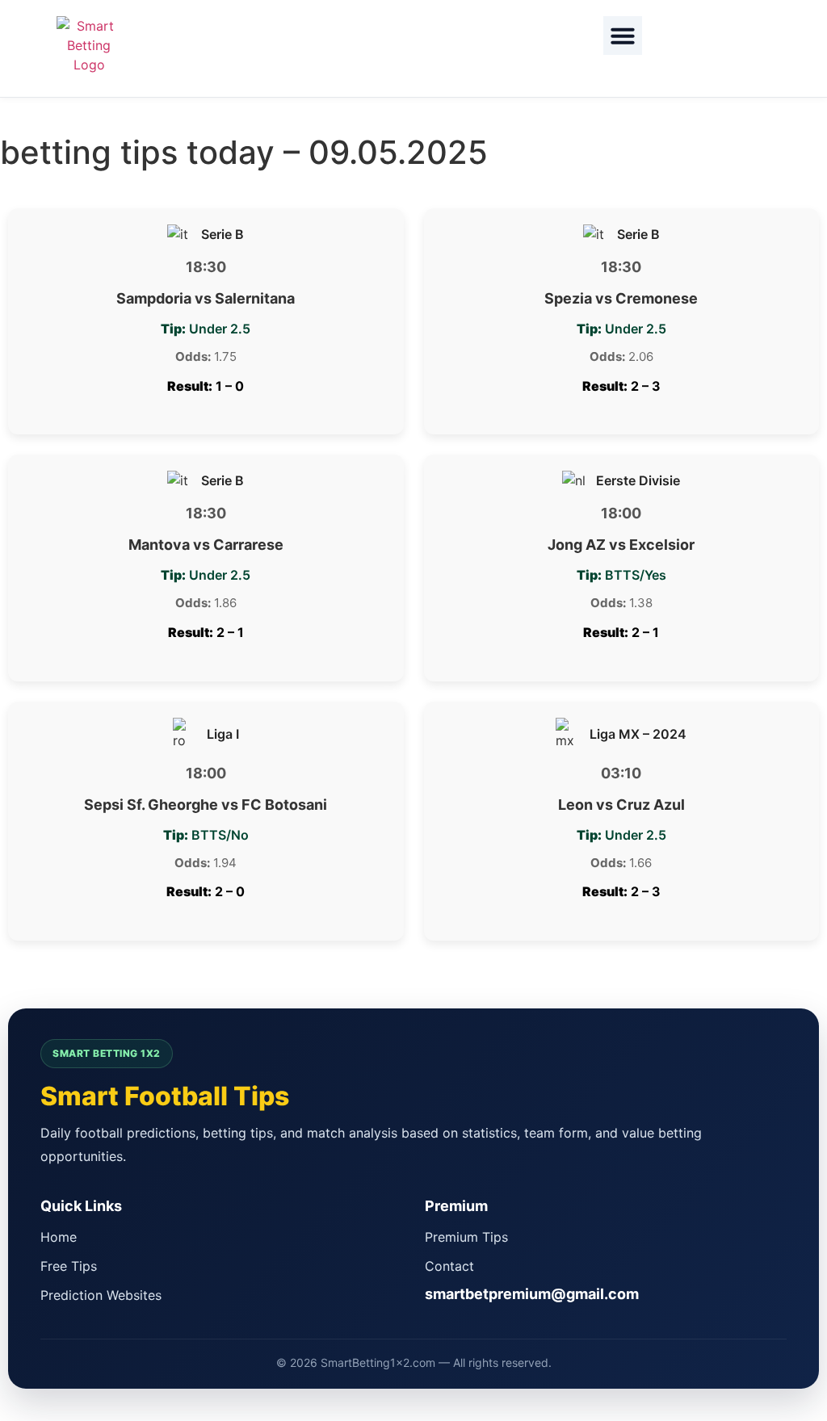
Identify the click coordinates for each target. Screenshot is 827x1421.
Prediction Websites (101, 1295)
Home (58, 1237)
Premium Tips (466, 1237)
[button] (622, 35)
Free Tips (68, 1266)
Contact (449, 1266)
